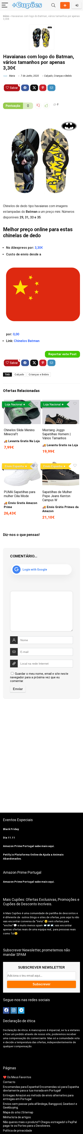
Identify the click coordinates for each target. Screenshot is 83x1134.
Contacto (9, 1082)
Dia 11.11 (9, 837)
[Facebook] (6, 1010)
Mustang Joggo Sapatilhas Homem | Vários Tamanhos (56, 434)
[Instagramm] (13, 1010)
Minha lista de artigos (17, 1117)
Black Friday (11, 829)
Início (6, 16)
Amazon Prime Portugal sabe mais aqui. (29, 846)
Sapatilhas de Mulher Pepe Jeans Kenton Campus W (57, 496)
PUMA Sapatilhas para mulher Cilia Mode (19, 494)
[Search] (53, 5)
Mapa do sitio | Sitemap (18, 1112)
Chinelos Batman (26, 341)
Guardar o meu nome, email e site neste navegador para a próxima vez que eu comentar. (39, 677)
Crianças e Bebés (63, 75)
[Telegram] (21, 1010)
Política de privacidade (17, 1130)
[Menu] (5, 5)
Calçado (48, 75)
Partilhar (65, 5)
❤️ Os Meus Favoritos (17, 1077)
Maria (11, 75)
